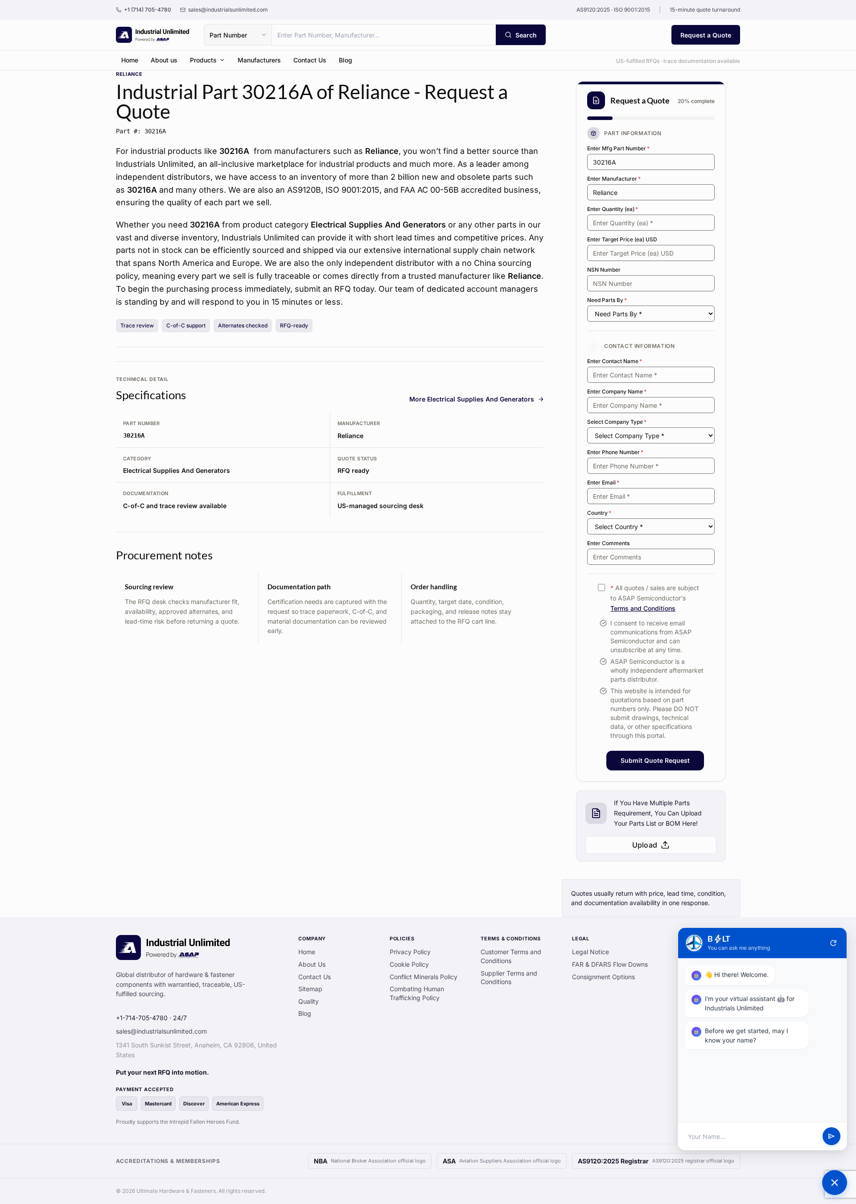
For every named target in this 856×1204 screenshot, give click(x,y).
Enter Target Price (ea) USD (622, 239)
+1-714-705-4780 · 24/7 (151, 1018)
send (831, 1137)
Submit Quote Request (655, 760)
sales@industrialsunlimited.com (161, 1031)
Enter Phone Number (615, 452)
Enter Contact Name (614, 361)
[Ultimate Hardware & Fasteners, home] (152, 35)
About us (164, 60)
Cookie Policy (409, 964)
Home (129, 60)
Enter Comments (608, 543)
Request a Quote (705, 35)
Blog (345, 60)
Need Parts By (607, 300)
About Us (311, 964)
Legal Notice (590, 952)
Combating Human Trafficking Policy (417, 993)
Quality (308, 1001)
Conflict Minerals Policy (423, 977)
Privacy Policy (410, 952)
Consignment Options (603, 977)
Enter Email (603, 482)
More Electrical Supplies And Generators (471, 399)
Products (203, 60)
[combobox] (384, 35)
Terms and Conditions (642, 608)
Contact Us (309, 60)
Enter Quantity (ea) (612, 209)
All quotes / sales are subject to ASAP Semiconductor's (654, 598)
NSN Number (604, 269)
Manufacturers (259, 60)
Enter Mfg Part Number (618, 148)
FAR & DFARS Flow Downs (610, 964)
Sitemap (310, 989)
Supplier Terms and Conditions (509, 977)
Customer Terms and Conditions (511, 956)
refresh (833, 943)
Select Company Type (616, 421)
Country (599, 512)
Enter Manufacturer (614, 178)
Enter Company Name (616, 391)
